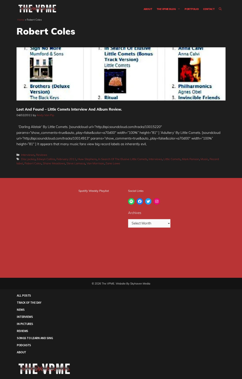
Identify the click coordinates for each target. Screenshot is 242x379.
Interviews (28, 155)
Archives (134, 213)
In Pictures (25, 324)
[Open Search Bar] (220, 9)
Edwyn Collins (46, 159)
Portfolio (192, 9)
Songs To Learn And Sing (35, 338)
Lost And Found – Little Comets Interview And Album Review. (69, 109)
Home (20, 19)
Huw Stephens (87, 159)
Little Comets (172, 159)
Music (204, 159)
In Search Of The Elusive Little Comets (122, 159)
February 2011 (66, 159)
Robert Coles (32, 163)
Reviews (41, 155)
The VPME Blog (166, 9)
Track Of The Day (29, 302)
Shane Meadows (54, 163)
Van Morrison (95, 163)
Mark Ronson (190, 159)
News (20, 310)
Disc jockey (28, 159)
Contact (209, 9)
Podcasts (24, 345)
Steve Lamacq (75, 163)
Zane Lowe (112, 163)
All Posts (24, 295)
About (148, 9)
